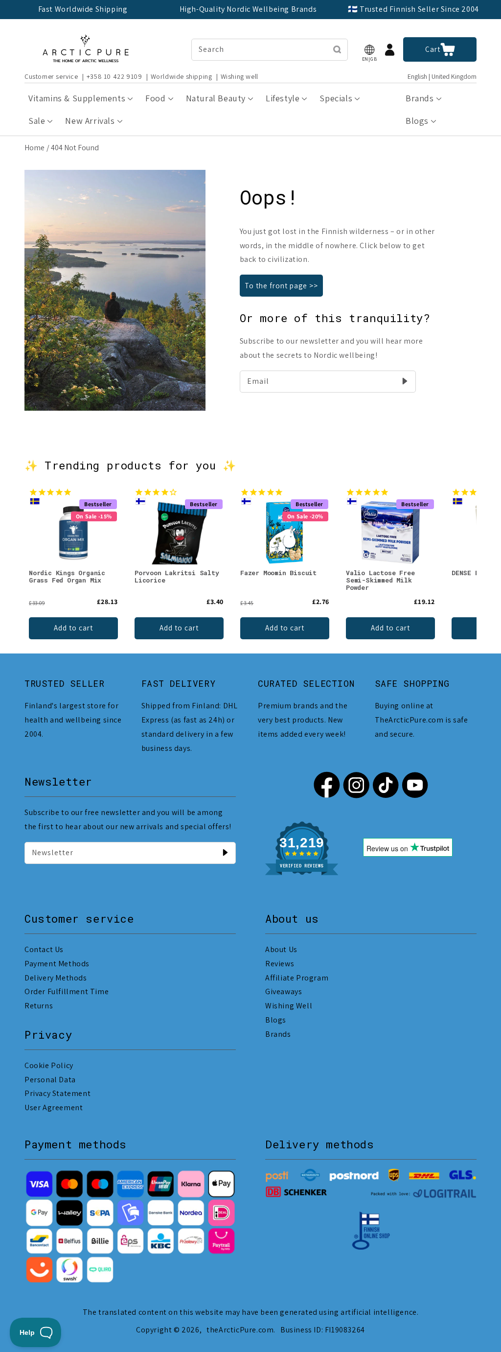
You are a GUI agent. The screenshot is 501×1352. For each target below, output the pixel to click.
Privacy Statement (57, 1093)
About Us (281, 949)
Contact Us (44, 949)
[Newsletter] (225, 852)
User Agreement (53, 1107)
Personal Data (50, 1079)
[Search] (337, 49)
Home (34, 147)
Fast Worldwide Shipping (83, 9)
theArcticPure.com (239, 1330)
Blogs (275, 1020)
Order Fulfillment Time (66, 991)
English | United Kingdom (442, 76)
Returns (38, 1006)
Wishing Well (288, 1006)
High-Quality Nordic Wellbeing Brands (248, 9)
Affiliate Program (296, 978)
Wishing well (239, 76)
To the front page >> (281, 285)
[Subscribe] (405, 381)
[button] (369, 50)
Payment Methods (57, 963)
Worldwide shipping (181, 76)
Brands (278, 1034)
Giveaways (283, 991)
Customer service (51, 76)
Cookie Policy (48, 1065)
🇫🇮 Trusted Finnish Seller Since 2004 (413, 9)
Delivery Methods (55, 978)
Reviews (279, 963)
